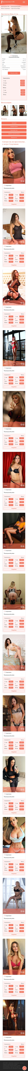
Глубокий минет (14, 126)
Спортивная (15, 55)
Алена (5, 789)
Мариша (6, 1033)
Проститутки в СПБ (8, 2)
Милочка (6, 667)
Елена (5, 607)
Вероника (6, 302)
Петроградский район (16, 6)
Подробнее (14, 204)
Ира (5, 546)
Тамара (5, 485)
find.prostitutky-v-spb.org (8, 1067)
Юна (5, 911)
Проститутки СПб (5, 6)
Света (5, 972)
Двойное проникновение (14, 133)
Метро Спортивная (5, 8)
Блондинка (23, 65)
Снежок (6, 850)
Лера (5, 363)
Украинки (23, 67)
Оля (5, 241)
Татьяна (6, 424)
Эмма (5, 728)
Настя (5, 181)
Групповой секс (14, 130)
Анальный (14, 123)
